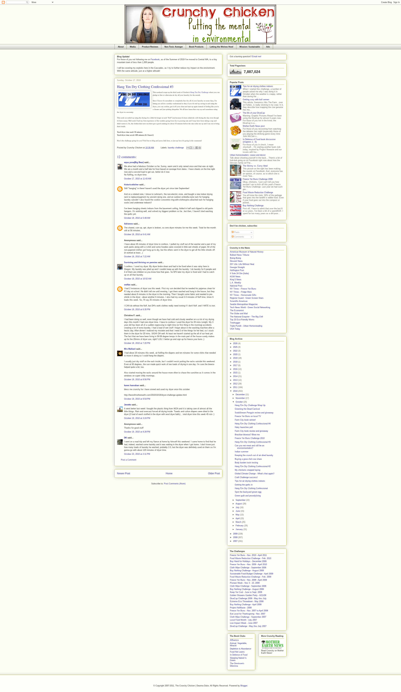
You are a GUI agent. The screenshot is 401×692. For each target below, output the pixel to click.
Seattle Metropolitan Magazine (244, 304)
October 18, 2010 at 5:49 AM (137, 218)
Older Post (214, 473)
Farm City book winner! (245, 420)
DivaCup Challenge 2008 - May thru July (248, 598)
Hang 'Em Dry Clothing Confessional (251, 488)
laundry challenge (176, 147)
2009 (235, 534)
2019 (235, 358)
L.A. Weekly (235, 282)
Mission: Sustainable (250, 47)
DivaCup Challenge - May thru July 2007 (248, 626)
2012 (235, 383)
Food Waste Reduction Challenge (258, 192)
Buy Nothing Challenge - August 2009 (247, 570)
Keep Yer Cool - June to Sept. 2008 (246, 592)
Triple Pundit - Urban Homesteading (246, 326)
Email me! (256, 56)
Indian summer (241, 451)
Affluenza (234, 640)
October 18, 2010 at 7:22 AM (137, 256)
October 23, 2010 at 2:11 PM (137, 454)
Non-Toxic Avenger (173, 47)
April (238, 518)
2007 (235, 541)
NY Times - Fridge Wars (241, 292)
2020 (235, 354)
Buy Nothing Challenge (253, 205)
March (239, 522)
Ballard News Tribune (239, 255)
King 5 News (235, 279)
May (238, 514)
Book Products (196, 47)
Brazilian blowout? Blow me (247, 434)
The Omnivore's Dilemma (237, 664)
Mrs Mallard (129, 349)
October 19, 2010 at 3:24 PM (137, 418)
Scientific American (238, 301)
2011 (235, 387)
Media (133, 47)
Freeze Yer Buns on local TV (248, 416)
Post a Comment (128, 460)
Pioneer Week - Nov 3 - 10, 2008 (245, 583)
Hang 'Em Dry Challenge (199, 92)
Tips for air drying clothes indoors (258, 86)
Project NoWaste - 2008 (241, 607)
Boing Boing (235, 258)
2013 (235, 380)
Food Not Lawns (237, 652)
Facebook (155, 59)
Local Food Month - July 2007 (243, 620)
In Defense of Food (238, 655)
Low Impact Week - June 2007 (244, 623)
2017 (235, 365)
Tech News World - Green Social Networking (250, 307)
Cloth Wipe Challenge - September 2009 (248, 567)
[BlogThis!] (190, 147)
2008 (235, 537)
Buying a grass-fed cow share (248, 459)
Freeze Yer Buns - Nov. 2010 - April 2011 (248, 555)
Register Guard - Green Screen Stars (246, 298)
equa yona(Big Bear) (134, 162)
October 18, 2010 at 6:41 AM (137, 234)
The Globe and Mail (239, 313)
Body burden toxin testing (246, 462)
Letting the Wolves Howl (221, 47)
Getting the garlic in (244, 485)
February (240, 525)
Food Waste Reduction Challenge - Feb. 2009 (250, 577)
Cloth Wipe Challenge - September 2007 (248, 617)
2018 (235, 362)
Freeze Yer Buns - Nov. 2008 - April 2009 (248, 580)
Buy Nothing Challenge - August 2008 (247, 589)
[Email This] (187, 147)
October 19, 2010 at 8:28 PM (137, 432)
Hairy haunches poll (244, 427)
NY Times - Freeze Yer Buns (243, 289)
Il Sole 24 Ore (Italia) (239, 273)
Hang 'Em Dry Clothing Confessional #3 (253, 442)
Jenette (127, 404)
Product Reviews (150, 47)
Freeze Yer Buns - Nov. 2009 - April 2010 (248, 564)
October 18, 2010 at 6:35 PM (137, 309)
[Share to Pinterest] (199, 147)
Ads (268, 47)
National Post (236, 286)
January (239, 529)
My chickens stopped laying (247, 470)
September (241, 500)
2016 (235, 369)
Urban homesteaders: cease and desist (248, 155)
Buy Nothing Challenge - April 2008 (245, 604)
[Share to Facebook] (196, 147)
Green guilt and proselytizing (248, 495)
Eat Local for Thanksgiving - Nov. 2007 (247, 614)
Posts (237, 232)
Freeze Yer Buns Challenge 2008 (258, 179)
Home (169, 473)
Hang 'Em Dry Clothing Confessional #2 (253, 466)
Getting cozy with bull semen (256, 99)
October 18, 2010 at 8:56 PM (137, 379)
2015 (235, 373)
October (239, 402)
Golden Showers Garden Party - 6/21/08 (248, 595)
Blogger (243, 685)
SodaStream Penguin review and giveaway (254, 412)
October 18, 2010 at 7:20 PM (137, 343)
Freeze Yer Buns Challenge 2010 (250, 438)
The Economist (237, 310)
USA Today (235, 329)
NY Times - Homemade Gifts (243, 295)
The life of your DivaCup (254, 113)
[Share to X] (193, 147)
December (240, 394)
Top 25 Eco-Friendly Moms (242, 319)
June (238, 511)
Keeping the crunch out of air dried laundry (254, 455)
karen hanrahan (131, 385)
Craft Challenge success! (246, 477)
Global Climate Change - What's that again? (254, 473)
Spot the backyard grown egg (248, 492)
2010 (235, 391)
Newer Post (123, 473)
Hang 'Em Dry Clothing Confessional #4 (253, 423)
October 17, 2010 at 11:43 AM (137, 178)
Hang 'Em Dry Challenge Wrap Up (250, 405)
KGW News (235, 276)
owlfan (127, 285)
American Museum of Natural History (246, 252)
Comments (239, 237)
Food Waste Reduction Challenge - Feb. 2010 (250, 558)
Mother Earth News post (254, 126)
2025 (235, 347)
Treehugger (235, 323)
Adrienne (128, 224)
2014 (235, 376)
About (121, 47)
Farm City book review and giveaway (251, 431)
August (239, 503)
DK (125, 438)
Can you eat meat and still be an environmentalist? (249, 446)
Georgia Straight (237, 267)
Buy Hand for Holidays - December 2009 (248, 561)
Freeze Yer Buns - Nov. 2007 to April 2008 (249, 610)
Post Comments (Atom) (174, 483)
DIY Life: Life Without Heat (242, 264)
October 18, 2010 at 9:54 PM (137, 399)
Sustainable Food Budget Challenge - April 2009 (251, 573)
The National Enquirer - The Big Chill (246, 316)
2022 (235, 351)
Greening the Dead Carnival (247, 409)
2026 (235, 343)
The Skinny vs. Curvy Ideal (255, 166)
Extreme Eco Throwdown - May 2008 (246, 601)
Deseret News (236, 261)
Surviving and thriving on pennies (140, 262)
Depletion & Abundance (240, 649)
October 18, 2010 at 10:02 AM (137, 279)
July (238, 507)
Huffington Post (237, 270)
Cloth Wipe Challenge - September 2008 (248, 586)
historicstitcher (131, 184)
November (240, 398)
